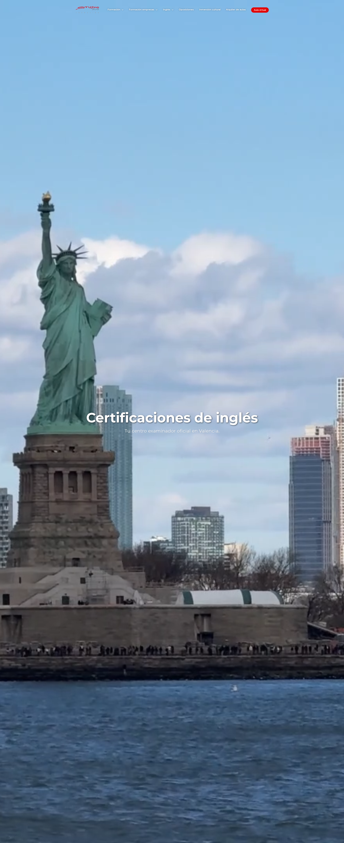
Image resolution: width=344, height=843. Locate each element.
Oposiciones (186, 9)
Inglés (167, 9)
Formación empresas (142, 9)
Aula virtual (260, 10)
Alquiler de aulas (236, 9)
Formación (114, 9)
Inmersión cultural (210, 9)
